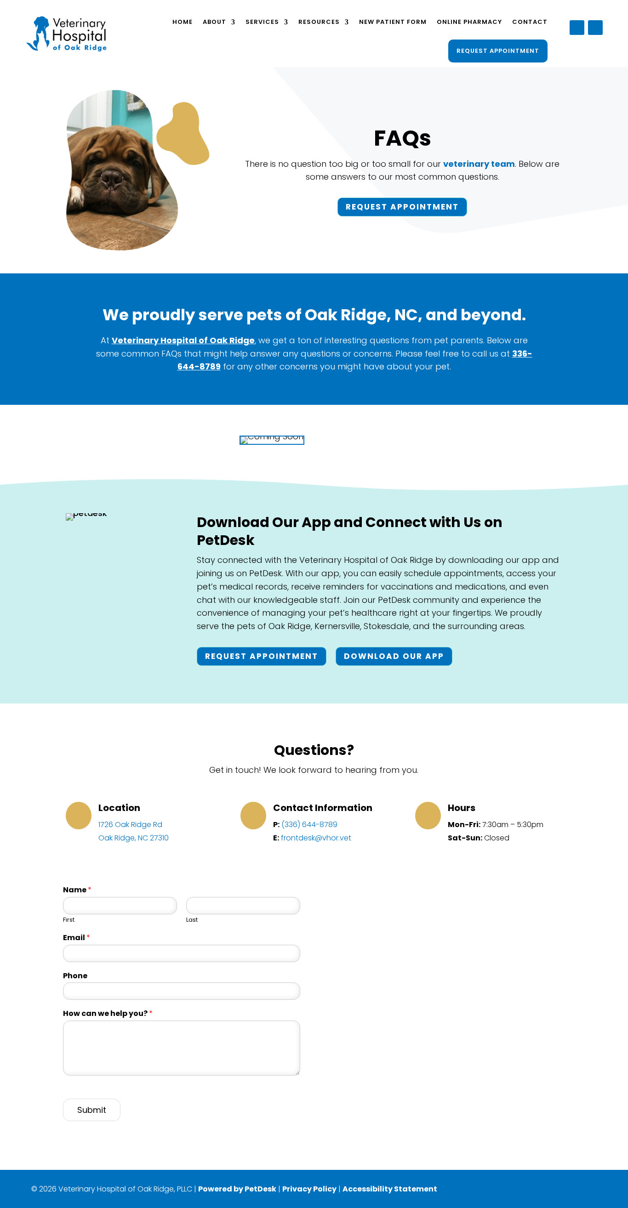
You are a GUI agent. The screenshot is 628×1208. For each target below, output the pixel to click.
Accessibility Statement (390, 1189)
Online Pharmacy (469, 21)
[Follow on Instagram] (595, 27)
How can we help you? (108, 1014)
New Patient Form (393, 21)
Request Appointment (498, 50)
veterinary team (479, 164)
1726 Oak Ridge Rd (130, 824)
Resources (319, 21)
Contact (530, 21)
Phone (75, 976)
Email (76, 938)
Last (192, 920)
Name (77, 890)
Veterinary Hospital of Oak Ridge (183, 340)
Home (182, 21)
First (68, 920)
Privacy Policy (309, 1189)
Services (262, 21)
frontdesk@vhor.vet (316, 838)
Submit (91, 1110)
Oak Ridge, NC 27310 (133, 838)
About (214, 21)
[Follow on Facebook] (577, 27)
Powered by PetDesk (237, 1189)
